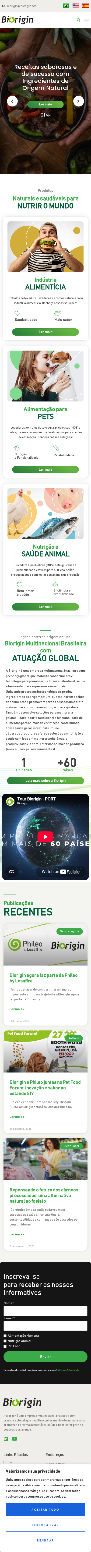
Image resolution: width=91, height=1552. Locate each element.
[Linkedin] (6, 1439)
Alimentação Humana (23, 1335)
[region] (45, 1508)
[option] (45, 101)
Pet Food (14, 1346)
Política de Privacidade (67, 1370)
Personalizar (45, 1525)
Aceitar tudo (45, 1510)
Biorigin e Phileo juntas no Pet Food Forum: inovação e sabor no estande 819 (45, 1088)
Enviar (45, 1357)
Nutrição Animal (19, 1341)
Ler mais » (17, 1009)
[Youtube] (14, 1439)
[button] (78, 20)
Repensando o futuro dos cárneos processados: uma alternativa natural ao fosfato (44, 1196)
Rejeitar (45, 1540)
